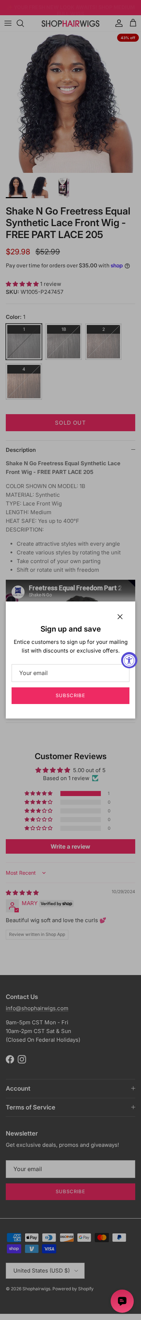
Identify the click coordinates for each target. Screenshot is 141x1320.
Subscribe (70, 695)
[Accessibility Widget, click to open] (129, 660)
